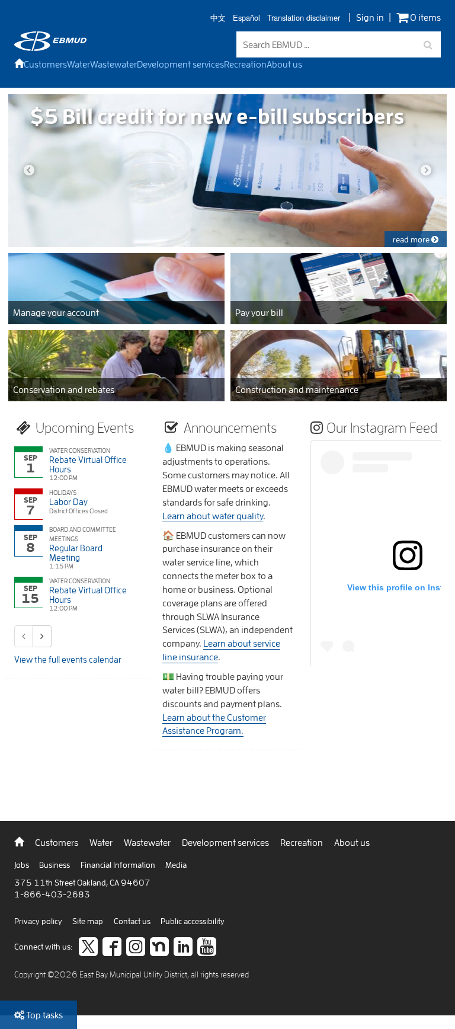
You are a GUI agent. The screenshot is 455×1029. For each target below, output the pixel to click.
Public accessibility (193, 921)
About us (284, 64)
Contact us (133, 921)
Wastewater (113, 64)
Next (426, 171)
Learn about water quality (212, 515)
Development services (180, 64)
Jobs (22, 865)
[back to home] (50, 47)
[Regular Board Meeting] (73, 548)
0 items (424, 17)
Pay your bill (259, 312)
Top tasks (43, 1014)
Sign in (370, 17)
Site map (88, 921)
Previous (29, 171)
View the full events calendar (67, 659)
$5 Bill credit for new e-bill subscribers (217, 116)
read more (412, 239)
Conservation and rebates (63, 389)
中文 (218, 18)
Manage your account (56, 312)
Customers (45, 64)
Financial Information (119, 865)
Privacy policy (39, 921)
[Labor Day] (73, 504)
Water (78, 64)
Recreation (245, 64)
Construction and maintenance (296, 389)
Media (176, 865)
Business (55, 865)
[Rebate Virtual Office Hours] (73, 464)
